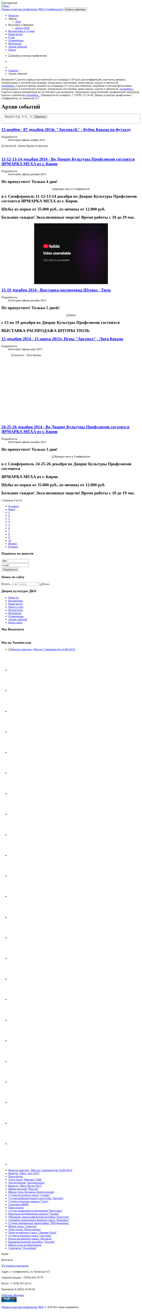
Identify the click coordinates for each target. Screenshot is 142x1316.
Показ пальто (16, 1207)
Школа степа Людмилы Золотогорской (31, 1192)
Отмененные (16, 616)
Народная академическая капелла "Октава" (33, 1213)
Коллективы (15, 600)
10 (9, 540)
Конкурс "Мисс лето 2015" (24, 1173)
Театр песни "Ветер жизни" (24, 1229)
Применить (40, 116)
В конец (13, 546)
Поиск (12, 49)
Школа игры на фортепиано (24, 1244)
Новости (13, 15)
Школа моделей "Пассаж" (23, 1188)
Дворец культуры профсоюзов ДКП (22, 1307)
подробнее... (8, 85)
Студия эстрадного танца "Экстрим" (30, 1235)
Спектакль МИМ (18, 1204)
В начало (13, 506)
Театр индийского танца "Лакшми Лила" (32, 1232)
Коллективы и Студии (21, 31)
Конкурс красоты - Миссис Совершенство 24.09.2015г (40, 1170)
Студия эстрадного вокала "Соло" (28, 1201)
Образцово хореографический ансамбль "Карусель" (38, 1216)
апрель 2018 (22, 27)
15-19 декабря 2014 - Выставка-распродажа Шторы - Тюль (56, 290)
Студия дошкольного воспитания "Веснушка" (35, 1210)
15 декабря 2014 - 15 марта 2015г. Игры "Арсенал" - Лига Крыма (62, 338)
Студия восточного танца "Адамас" (29, 1195)
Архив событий (17, 46)
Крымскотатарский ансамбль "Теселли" (31, 1241)
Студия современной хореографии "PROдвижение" (38, 1223)
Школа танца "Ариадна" (22, 1226)
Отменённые (16, 40)
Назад (11, 509)
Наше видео (15, 34)
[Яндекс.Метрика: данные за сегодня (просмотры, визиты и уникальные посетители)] (12, 1295)
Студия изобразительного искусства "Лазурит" (36, 1198)
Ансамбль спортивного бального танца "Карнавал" (38, 1220)
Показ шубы (15, 1176)
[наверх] (1, 1312)
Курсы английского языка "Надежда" (30, 1238)
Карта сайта (15, 622)
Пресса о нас (15, 606)
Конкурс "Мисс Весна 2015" (25, 1185)
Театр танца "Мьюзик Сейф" (25, 1179)
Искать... (6, 583)
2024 (18, 21)
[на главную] (5, 6)
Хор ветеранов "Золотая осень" (26, 1182)
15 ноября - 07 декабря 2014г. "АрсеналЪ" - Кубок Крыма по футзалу (66, 129)
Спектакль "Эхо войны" (22, 1248)
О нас (11, 37)
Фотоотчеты (15, 610)
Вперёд (12, 543)
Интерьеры (14, 43)
